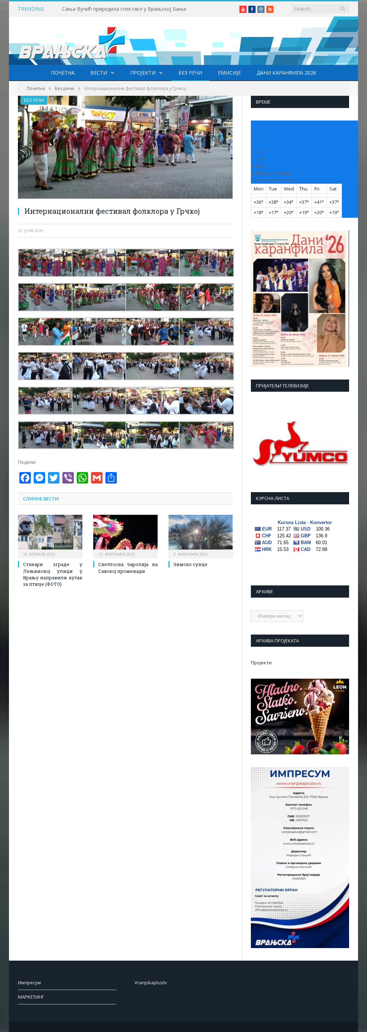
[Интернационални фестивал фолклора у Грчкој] (125, 148)
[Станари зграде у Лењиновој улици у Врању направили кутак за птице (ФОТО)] (50, 536)
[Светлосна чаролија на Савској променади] (125, 536)
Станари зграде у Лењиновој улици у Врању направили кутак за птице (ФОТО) (52, 574)
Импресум (29, 982)
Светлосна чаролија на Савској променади (128, 567)
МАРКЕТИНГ (31, 997)
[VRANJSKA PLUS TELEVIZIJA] (71, 41)
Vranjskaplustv (150, 982)
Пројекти (143, 72)
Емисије (229, 72)
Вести (98, 72)
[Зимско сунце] (200, 536)
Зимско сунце (190, 564)
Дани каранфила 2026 (286, 72)
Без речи (190, 72)
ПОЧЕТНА (63, 72)
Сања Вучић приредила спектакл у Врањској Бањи (124, 9)
